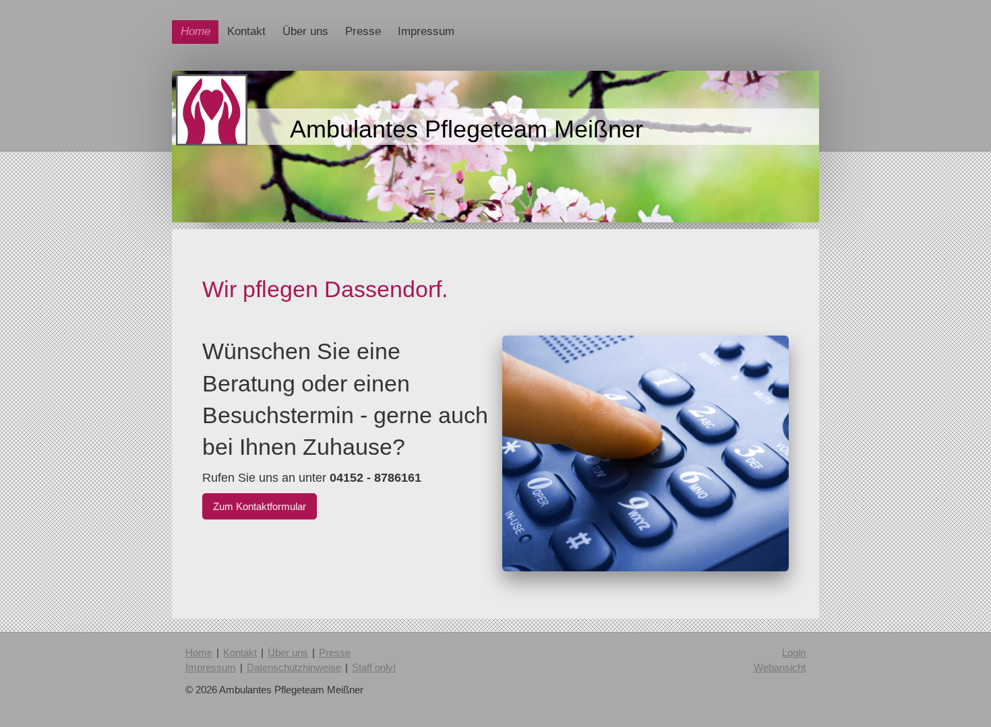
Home (198, 652)
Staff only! (374, 667)
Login (794, 652)
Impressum (210, 667)
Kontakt (240, 652)
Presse (335, 652)
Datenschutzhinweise (294, 667)
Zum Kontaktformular (259, 506)
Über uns (288, 652)
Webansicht (780, 667)
